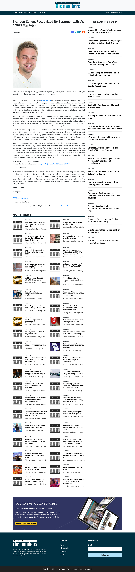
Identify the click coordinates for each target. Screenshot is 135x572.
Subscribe (105, 555)
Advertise (63, 551)
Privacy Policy (65, 548)
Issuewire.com (46, 100)
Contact (62, 554)
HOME (15, 13)
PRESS (34, 13)
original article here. (63, 206)
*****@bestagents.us (20, 198)
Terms (62, 545)
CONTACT (41, 13)
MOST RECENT (24, 13)
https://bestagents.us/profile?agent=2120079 (53, 164)
